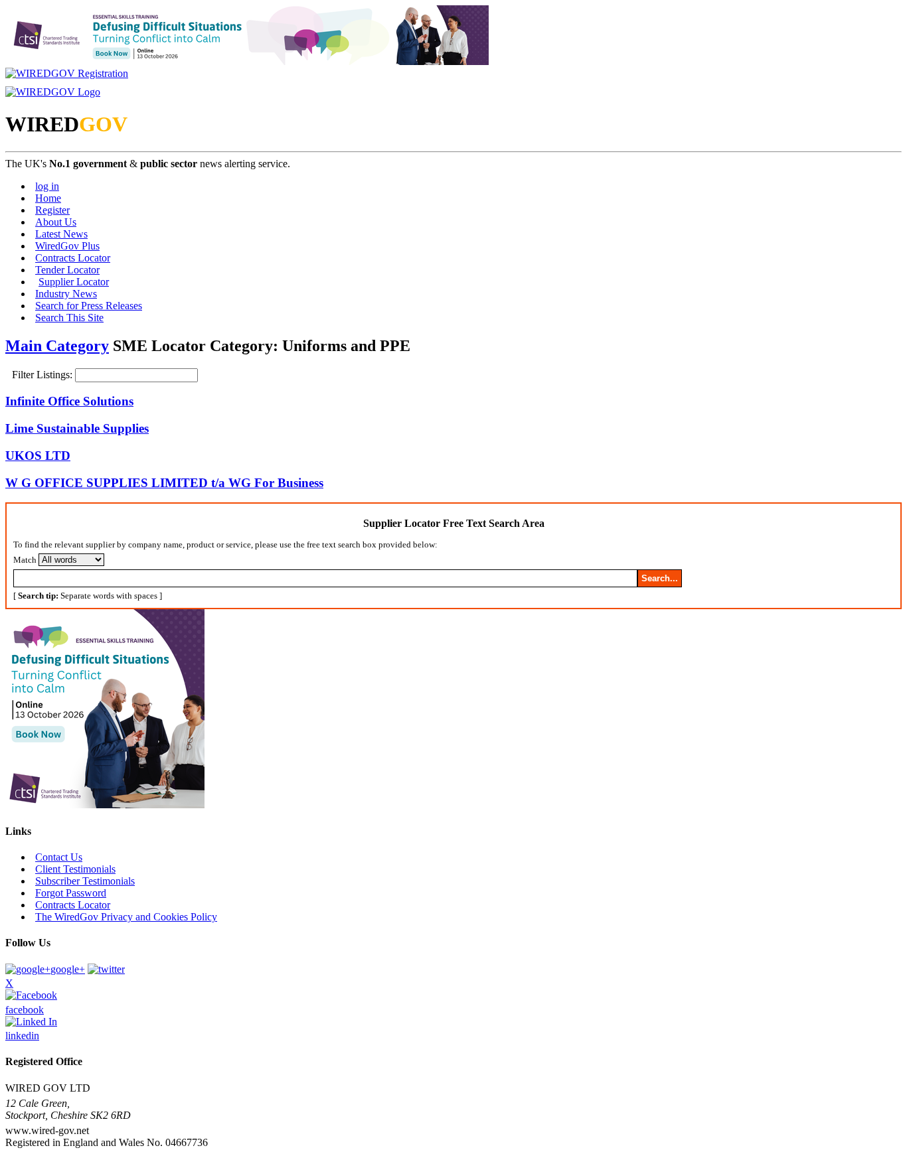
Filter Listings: (43, 374)
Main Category (57, 345)
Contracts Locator (72, 257)
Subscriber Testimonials (85, 881)
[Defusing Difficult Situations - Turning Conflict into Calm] (247, 61)
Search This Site (69, 317)
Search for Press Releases (88, 305)
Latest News (61, 234)
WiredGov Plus (67, 246)
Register (52, 210)
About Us (55, 222)
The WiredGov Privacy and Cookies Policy (126, 916)
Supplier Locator (74, 281)
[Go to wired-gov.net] (52, 92)
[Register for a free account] (66, 73)
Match (25, 560)
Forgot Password (70, 893)
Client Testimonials (75, 869)
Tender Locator (67, 269)
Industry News (66, 293)
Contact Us (58, 857)
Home (48, 198)
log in (47, 186)
